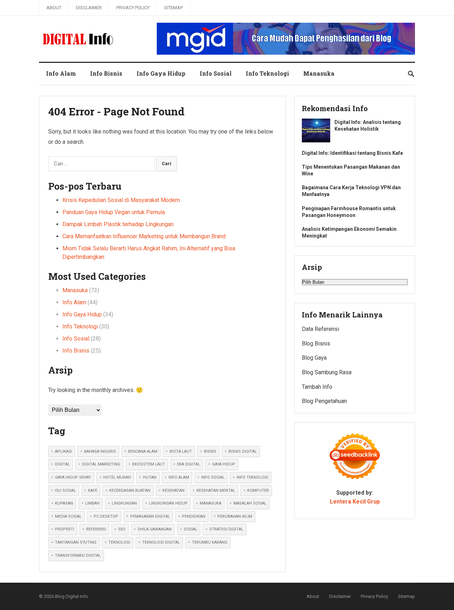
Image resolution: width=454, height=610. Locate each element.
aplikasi (63, 451)
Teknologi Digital (161, 542)
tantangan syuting (75, 542)
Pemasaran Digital (150, 516)
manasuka (210, 503)
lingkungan (124, 503)
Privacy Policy (133, 7)
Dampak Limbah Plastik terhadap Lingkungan (117, 224)
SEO (122, 529)
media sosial (68, 516)
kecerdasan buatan (129, 490)
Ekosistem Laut (148, 464)
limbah (92, 503)
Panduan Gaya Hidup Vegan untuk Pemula (113, 212)
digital (62, 464)
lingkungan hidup (168, 503)
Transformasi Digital (78, 555)
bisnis (210, 451)
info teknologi (252, 477)
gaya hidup (223, 464)
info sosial (213, 477)
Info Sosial (216, 73)
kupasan (64, 503)
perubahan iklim (234, 516)
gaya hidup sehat (73, 477)
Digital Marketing (101, 464)
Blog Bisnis (316, 343)
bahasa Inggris (100, 451)
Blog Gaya (314, 357)
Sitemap (173, 7)
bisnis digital (242, 451)
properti (64, 529)
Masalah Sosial (249, 503)
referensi (96, 529)
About (53, 7)
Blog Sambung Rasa (326, 372)
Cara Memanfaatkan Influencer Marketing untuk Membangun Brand (144, 236)
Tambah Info (317, 386)
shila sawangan (155, 529)
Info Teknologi (267, 73)
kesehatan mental (215, 490)
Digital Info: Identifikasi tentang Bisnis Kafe (352, 153)
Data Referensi (320, 329)
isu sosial (65, 490)
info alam (178, 477)
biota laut (181, 451)
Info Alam (61, 73)
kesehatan (173, 490)
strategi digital (226, 529)
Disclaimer (89, 7)
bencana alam (142, 451)
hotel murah (117, 477)
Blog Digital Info (71, 596)
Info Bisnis (106, 73)
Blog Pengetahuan (324, 401)
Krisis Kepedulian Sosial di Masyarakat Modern (121, 200)
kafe (92, 490)
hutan (149, 477)
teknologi (119, 542)
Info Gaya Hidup (161, 73)
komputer (258, 490)
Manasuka (318, 73)
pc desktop (106, 516)
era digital (188, 464)
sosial (190, 529)
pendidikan (193, 516)
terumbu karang (209, 542)
